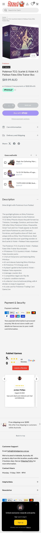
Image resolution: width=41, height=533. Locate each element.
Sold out (28, 105)
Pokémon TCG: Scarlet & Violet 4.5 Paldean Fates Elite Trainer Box (18, 19)
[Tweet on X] (9, 143)
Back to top (20, 436)
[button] (37, 4)
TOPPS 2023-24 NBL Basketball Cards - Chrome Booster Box (26, 183)
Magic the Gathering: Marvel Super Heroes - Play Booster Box (26, 161)
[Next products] (36, 155)
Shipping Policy (27, 461)
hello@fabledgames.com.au (18, 451)
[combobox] (20, 10)
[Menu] (3, 4)
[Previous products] (31, 155)
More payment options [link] (20, 119)
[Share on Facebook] (14, 143)
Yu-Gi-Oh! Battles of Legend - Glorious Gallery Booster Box (26, 172)
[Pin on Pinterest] (19, 143)
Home (4, 17)
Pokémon (5, 63)
